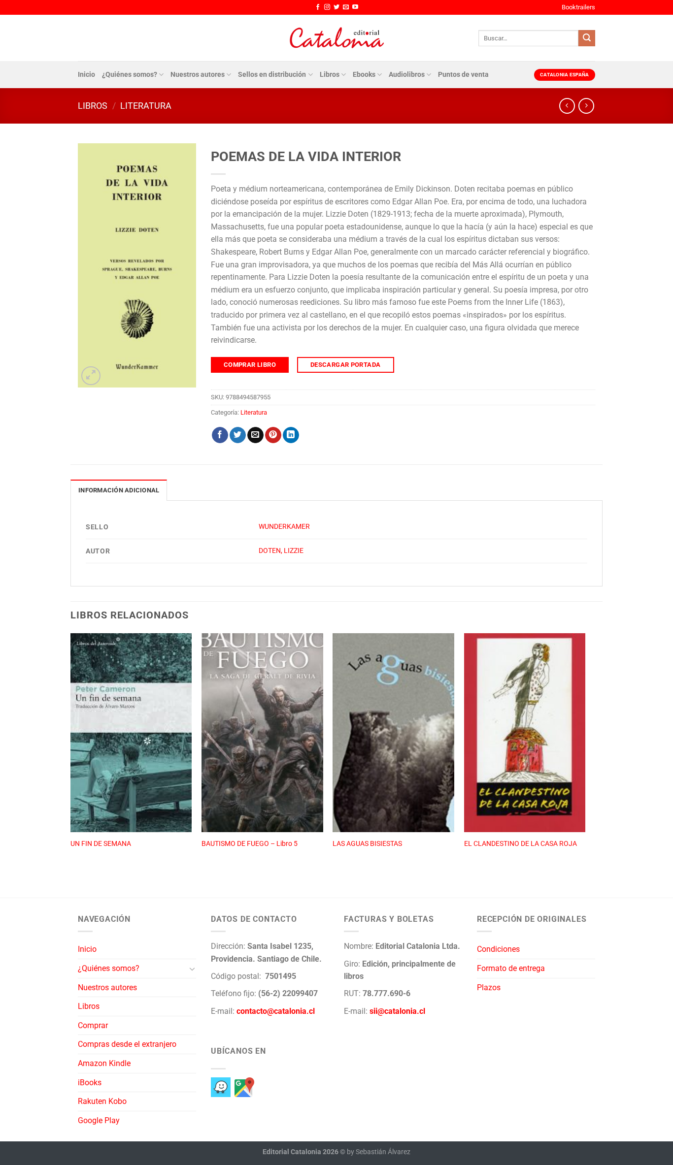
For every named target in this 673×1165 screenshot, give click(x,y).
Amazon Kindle (104, 1063)
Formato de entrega (511, 968)
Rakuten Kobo (102, 1101)
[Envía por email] (255, 435)
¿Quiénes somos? (129, 74)
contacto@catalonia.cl (275, 1011)
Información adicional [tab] (118, 490)
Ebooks (364, 74)
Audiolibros (407, 74)
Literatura (145, 105)
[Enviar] (586, 38)
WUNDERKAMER (284, 526)
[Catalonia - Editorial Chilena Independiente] (336, 38)
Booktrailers (578, 7)
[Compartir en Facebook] (220, 435)
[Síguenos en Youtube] (355, 7)
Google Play (99, 1120)
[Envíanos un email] (346, 7)
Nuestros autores (197, 74)
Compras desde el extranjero (127, 1044)
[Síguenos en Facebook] (318, 7)
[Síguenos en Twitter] (336, 7)
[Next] (584, 754)
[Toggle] (192, 968)
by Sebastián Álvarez (378, 1152)
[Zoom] (91, 376)
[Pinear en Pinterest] (273, 435)
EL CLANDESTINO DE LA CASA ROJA (520, 844)
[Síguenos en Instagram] (327, 7)
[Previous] (71, 754)
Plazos (489, 987)
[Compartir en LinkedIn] (291, 435)
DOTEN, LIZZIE (281, 551)
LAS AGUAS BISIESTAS (367, 844)
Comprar (93, 1025)
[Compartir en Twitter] (238, 435)
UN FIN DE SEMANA (100, 844)
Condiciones (498, 949)
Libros (329, 74)
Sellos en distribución (272, 74)
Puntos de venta (463, 74)
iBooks (89, 1082)
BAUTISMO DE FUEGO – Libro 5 (250, 844)
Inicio (86, 74)
